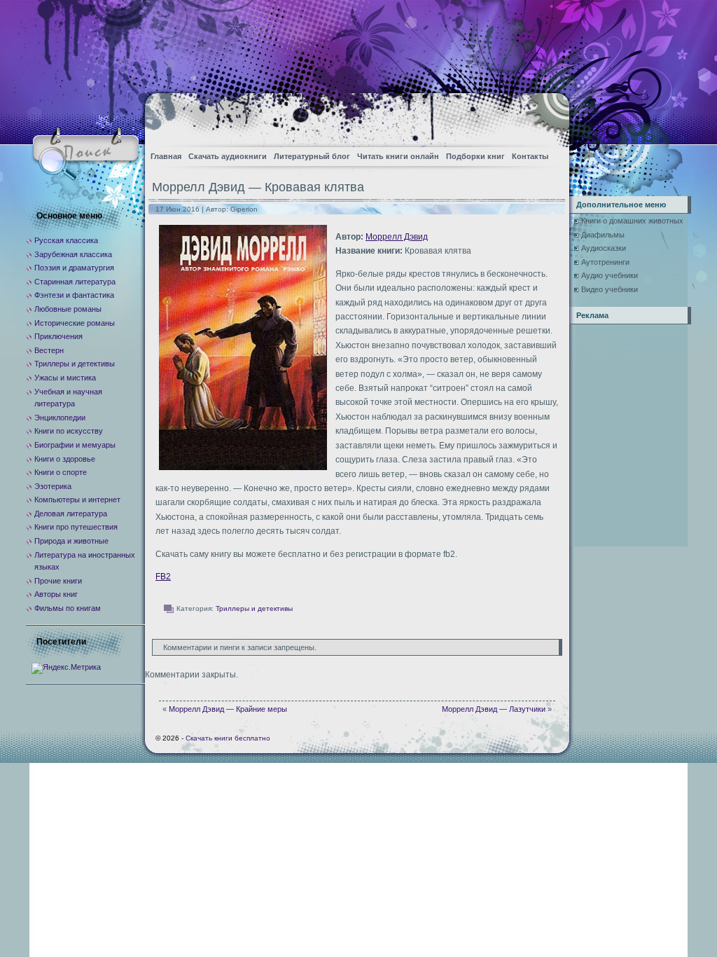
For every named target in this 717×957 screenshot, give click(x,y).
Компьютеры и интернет (77, 499)
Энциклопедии (59, 417)
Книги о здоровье (64, 459)
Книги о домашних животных (632, 220)
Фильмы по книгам (67, 608)
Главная (166, 156)
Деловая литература (70, 513)
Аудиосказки (603, 248)
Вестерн (49, 350)
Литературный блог (312, 156)
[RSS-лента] (546, 116)
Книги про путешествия (76, 527)
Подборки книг (475, 156)
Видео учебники (609, 289)
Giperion (244, 209)
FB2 (163, 576)
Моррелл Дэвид (397, 237)
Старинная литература (75, 281)
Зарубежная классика (73, 254)
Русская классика (66, 240)
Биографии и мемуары (75, 445)
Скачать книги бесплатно (228, 738)
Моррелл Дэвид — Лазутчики (493, 709)
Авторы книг (56, 594)
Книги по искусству (68, 431)
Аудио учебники (609, 275)
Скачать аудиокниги (227, 156)
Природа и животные (71, 541)
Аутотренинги (605, 262)
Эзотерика (52, 486)
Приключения (58, 336)
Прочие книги (58, 581)
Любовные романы (68, 309)
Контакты (530, 156)
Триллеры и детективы (254, 608)
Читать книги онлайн (398, 156)
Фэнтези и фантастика (74, 295)
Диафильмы (603, 234)
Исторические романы (74, 323)
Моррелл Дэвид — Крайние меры (228, 709)
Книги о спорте (60, 472)
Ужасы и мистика (65, 377)
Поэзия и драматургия (74, 267)
